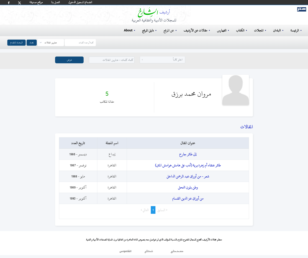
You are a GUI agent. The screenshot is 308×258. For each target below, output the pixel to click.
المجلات (258, 30)
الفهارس (221, 30)
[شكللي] (149, 252)
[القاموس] (126, 252)
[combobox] (163, 59)
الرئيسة (295, 30)
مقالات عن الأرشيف (195, 30)
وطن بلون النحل (188, 187)
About (128, 30)
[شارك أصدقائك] (9, 3)
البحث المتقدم (16, 42)
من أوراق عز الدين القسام (188, 198)
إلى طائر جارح (188, 154)
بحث (32, 42)
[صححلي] (177, 252)
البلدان (277, 30)
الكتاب (240, 30)
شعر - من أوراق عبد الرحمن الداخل (188, 176)
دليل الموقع (148, 30)
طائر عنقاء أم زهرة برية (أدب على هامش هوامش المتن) (188, 165)
